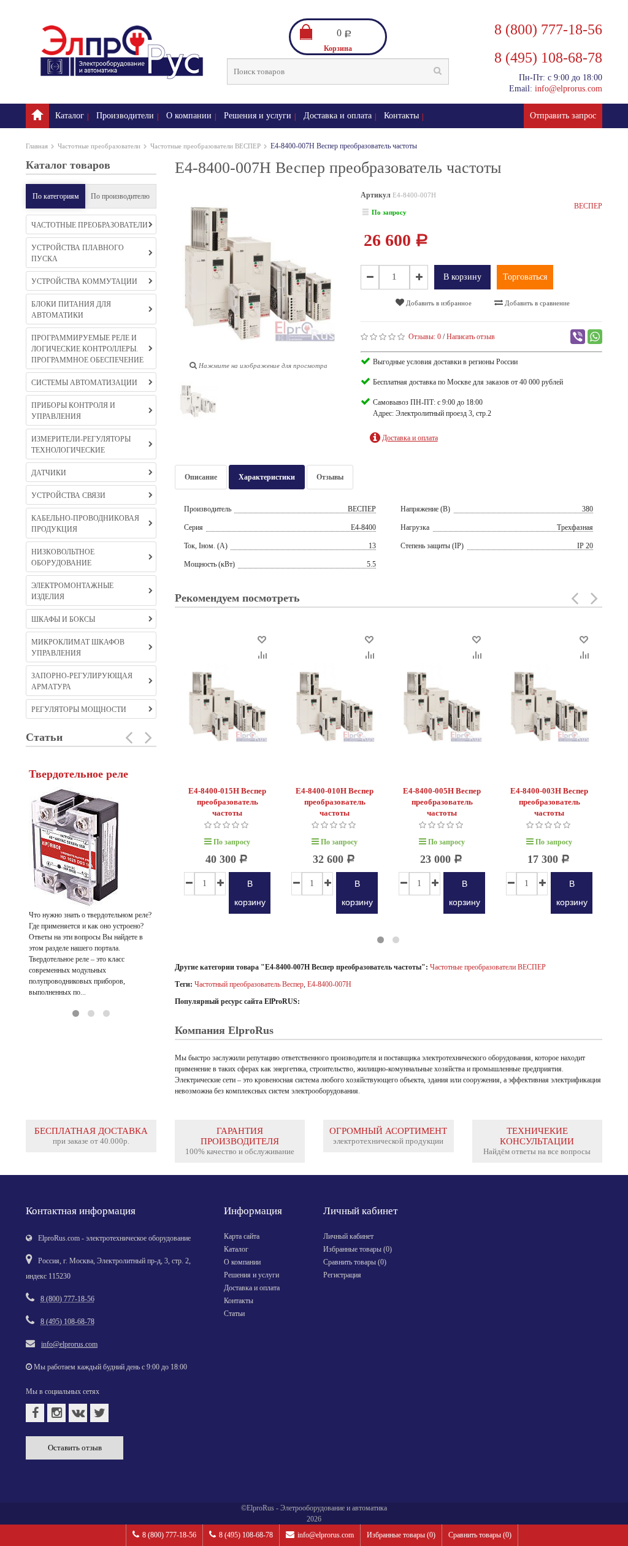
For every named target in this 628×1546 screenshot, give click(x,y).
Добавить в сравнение (536, 303)
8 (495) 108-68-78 (246, 1535)
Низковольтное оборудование (62, 557)
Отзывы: (424, 336)
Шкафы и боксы (63, 619)
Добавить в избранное (438, 303)
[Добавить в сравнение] (261, 654)
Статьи (234, 1313)
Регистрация (342, 1275)
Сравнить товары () (479, 1535)
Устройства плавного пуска (77, 253)
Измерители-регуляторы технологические (81, 444)
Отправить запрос (563, 115)
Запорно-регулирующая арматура (81, 681)
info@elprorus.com (325, 1535)
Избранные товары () (401, 1535)
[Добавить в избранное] (261, 638)
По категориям (56, 196)
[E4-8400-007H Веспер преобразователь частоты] (198, 403)
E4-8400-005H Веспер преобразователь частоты (442, 801)
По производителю (120, 196)
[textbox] (338, 71)
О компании (189, 115)
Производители (125, 115)
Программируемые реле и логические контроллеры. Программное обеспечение (87, 349)
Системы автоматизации (84, 382)
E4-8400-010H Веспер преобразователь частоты (334, 801)
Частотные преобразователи (99, 146)
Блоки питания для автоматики (71, 310)
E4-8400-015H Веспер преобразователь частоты (227, 801)
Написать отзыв (470, 336)
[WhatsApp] (595, 336)
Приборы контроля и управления (73, 411)
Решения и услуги (257, 115)
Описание (201, 477)
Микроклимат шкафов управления (77, 647)
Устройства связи (68, 495)
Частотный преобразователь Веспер (249, 984)
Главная (37, 146)
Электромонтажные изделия (72, 591)
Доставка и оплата (338, 115)
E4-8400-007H (329, 984)
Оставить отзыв (75, 1447)
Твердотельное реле (78, 774)
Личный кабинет (348, 1236)
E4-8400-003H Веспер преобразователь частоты (549, 801)
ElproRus (260, 1508)
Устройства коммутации (84, 281)
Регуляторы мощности (78, 709)
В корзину (462, 276)
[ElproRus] (37, 116)
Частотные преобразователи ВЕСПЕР (205, 146)
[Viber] (577, 336)
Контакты (401, 115)
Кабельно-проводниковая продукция (85, 524)
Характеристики (267, 477)
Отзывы (329, 477)
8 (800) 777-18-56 (169, 1535)
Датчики (48, 473)
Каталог (69, 115)
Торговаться (525, 276)
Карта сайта (241, 1236)
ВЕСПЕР (588, 206)
